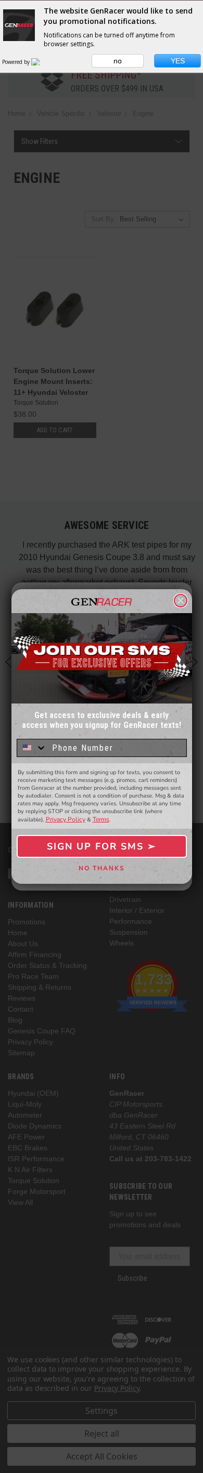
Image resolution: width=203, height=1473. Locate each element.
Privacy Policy (65, 819)
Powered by (16, 61)
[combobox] (32, 748)
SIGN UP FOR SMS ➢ (101, 846)
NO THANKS (102, 868)
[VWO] (41, 61)
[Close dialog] (180, 600)
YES (178, 61)
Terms (101, 819)
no (117, 61)
